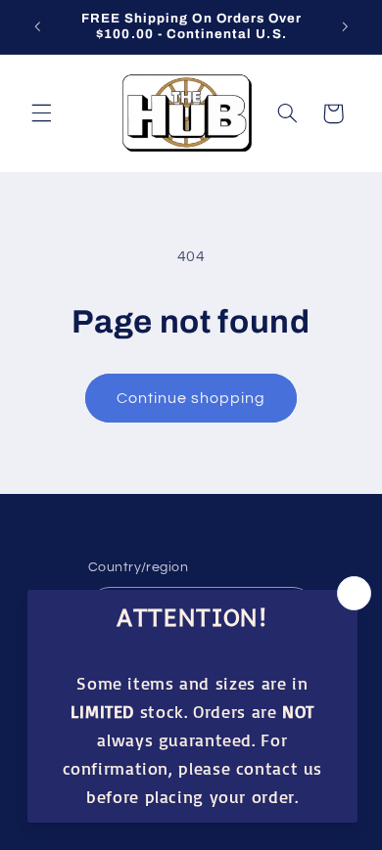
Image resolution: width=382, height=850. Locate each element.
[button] (41, 113)
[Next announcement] (344, 26)
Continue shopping (191, 398)
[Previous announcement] (37, 26)
